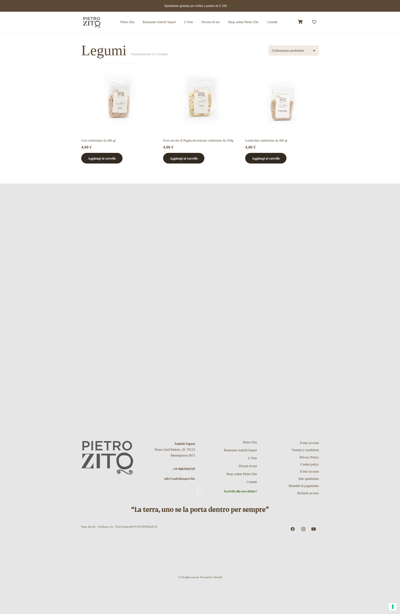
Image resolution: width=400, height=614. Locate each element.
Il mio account (309, 443)
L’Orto (252, 458)
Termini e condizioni (305, 450)
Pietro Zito (250, 442)
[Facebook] (293, 529)
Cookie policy (309, 464)
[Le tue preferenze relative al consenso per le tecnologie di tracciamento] (393, 607)
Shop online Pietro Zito (241, 474)
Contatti (251, 482)
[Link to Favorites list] (314, 22)
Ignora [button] (232, 6)
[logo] (91, 22)
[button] (261, 22)
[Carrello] (300, 22)
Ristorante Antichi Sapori (240, 450)
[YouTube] (313, 529)
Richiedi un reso (308, 493)
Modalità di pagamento (304, 486)
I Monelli (217, 577)
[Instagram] (303, 529)
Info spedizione (309, 479)
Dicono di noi (248, 466)
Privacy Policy (309, 457)
